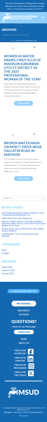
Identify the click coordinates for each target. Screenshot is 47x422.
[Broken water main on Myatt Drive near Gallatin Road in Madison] (23, 122)
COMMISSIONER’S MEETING (23, 291)
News (4, 250)
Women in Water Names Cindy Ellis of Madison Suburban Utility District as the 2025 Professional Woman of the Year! (22, 67)
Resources (24, 310)
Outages (5, 253)
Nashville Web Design (24, 412)
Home (12, 40)
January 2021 (8, 273)
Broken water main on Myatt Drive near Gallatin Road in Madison (23, 148)
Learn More (24, 332)
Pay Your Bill (24, 303)
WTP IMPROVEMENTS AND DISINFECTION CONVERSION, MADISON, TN (22, 214)
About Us (24, 343)
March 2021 (7, 267)
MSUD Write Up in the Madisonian (17, 218)
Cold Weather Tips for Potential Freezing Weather (20, 235)
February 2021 (8, 270)
